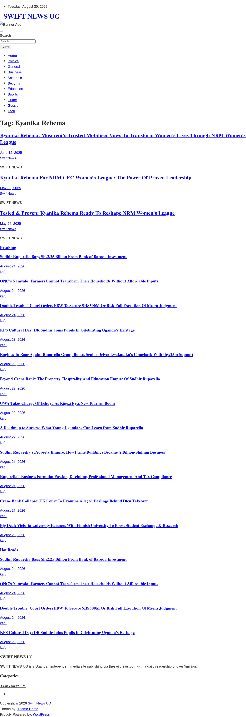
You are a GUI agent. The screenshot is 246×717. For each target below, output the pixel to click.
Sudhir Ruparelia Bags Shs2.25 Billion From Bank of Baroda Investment (63, 256)
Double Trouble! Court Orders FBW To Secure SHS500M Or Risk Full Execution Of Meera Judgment (88, 305)
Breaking (8, 247)
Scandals (15, 77)
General (14, 66)
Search (5, 35)
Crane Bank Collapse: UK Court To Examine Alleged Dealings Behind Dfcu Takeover (74, 501)
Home (12, 55)
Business (15, 71)
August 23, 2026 (12, 339)
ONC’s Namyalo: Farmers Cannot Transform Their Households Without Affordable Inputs (79, 281)
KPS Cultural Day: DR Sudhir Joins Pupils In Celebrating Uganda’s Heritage (67, 330)
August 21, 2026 (12, 461)
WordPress (41, 714)
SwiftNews (8, 157)
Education (15, 88)
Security (14, 83)
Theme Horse (27, 708)
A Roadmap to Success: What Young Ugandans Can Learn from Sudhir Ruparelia (71, 428)
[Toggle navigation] (1, 31)
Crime (12, 99)
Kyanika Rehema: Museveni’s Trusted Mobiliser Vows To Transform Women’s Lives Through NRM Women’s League (123, 138)
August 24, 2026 (12, 265)
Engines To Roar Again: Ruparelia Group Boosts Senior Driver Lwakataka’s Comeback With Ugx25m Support (96, 354)
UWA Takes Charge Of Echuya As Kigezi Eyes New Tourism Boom (57, 403)
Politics (13, 60)
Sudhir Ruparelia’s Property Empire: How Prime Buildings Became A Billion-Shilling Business (82, 452)
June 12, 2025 (11, 152)
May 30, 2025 (10, 187)
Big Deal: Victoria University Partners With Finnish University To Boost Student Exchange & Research (89, 525)
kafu (3, 271)
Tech (11, 110)
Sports (13, 94)
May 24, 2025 (10, 223)
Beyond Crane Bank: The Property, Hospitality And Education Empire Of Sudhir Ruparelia (80, 379)
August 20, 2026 (12, 534)
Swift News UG (39, 702)
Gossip (13, 105)
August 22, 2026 (12, 388)
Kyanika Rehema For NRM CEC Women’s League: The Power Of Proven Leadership (95, 177)
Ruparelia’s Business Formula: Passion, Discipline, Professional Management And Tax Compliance (86, 476)
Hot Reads (9, 550)
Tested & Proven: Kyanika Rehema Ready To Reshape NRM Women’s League (87, 213)
